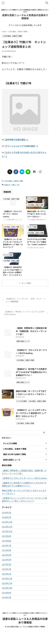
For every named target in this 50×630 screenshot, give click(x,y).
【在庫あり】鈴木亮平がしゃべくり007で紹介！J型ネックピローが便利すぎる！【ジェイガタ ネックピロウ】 (12, 272)
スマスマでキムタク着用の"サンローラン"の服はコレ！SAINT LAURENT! (37, 242)
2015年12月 (7, 521)
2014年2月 (6, 597)
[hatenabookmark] (22, 171)
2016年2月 (6, 512)
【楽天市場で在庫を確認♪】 (16, 139)
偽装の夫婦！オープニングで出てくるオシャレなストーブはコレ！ (36, 214)
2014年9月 (6, 592)
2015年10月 (7, 531)
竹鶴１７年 (15, 185)
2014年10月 (7, 587)
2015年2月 (6, 569)
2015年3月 (6, 564)
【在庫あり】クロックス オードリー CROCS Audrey (12, 214)
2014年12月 (7, 578)
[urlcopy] (40, 171)
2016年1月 (6, 517)
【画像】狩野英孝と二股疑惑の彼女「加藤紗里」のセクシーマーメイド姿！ (31, 331)
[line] (28, 171)
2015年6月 (6, 550)
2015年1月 (6, 573)
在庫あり (7, 185)
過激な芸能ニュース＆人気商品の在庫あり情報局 (25, 16)
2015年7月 (6, 545)
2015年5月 (6, 554)
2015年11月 (7, 526)
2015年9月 (6, 536)
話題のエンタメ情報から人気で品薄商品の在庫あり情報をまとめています (25, 614)
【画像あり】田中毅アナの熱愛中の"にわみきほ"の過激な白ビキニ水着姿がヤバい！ (31, 372)
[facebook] (15, 171)
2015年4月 (6, 559)
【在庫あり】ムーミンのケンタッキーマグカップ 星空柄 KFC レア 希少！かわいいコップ (13, 243)
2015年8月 (6, 540)
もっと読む (26, 283)
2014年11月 (7, 583)
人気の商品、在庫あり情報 (13, 181)
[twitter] (9, 171)
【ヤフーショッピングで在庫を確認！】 (21, 145)
